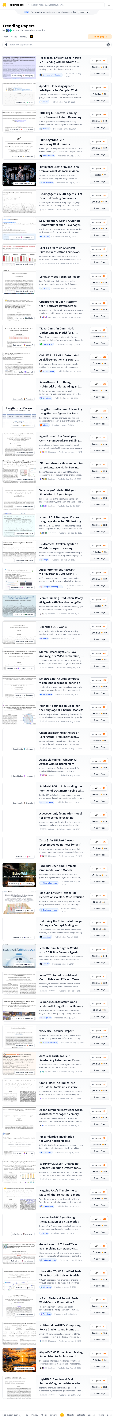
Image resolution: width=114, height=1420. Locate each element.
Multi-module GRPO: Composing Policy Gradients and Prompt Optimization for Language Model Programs (60, 1327)
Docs (109, 1414)
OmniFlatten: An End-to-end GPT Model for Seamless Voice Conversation (58, 1085)
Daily (6, 36)
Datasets (81, 1414)
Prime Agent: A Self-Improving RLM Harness (54, 142)
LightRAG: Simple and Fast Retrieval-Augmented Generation (60, 1381)
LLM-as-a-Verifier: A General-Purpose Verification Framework (59, 250)
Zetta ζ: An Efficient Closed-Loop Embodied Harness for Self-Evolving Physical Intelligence (60, 842)
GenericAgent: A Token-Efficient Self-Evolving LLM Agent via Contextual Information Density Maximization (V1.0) (59, 1246)
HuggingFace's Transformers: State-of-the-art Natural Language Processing (61, 1193)
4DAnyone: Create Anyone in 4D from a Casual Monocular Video (59, 169)
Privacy (34, 1414)
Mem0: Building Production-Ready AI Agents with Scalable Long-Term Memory (61, 600)
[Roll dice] (108, 44)
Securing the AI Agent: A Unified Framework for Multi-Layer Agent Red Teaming (60, 223)
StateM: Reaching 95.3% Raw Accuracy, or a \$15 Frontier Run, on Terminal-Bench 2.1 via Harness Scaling (61, 654)
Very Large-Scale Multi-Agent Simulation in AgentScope (57, 492)
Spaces (91, 1414)
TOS (26, 1414)
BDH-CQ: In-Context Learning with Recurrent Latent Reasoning (60, 115)
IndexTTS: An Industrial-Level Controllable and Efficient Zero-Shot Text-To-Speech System (59, 977)
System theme (13, 1414)
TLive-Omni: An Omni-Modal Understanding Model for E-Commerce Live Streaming (57, 331)
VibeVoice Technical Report (56, 1031)
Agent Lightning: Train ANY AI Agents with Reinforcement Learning (58, 762)
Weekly (14, 36)
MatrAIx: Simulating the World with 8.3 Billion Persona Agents (59, 950)
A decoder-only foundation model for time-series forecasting (60, 815)
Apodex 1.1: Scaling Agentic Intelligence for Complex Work (58, 88)
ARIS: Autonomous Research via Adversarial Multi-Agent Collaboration (57, 572)
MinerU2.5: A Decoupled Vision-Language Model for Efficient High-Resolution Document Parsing (61, 519)
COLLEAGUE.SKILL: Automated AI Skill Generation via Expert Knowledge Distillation (59, 357)
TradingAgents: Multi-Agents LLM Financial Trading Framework (60, 196)
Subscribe (83, 12)
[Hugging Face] (62, 1415)
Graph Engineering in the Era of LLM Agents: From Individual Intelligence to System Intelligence (61, 735)
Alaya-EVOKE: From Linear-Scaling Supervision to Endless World (61, 1354)
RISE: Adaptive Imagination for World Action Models (56, 1138)
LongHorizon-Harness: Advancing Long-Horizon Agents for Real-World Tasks (60, 411)
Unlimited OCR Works (53, 627)
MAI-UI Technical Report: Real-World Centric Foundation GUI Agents (58, 1300)
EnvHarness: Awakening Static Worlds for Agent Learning (58, 546)
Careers (53, 1414)
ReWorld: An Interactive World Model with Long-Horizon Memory (61, 1004)
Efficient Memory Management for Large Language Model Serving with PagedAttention (61, 465)
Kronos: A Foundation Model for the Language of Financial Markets (61, 708)
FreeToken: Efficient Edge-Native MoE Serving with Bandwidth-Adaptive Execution (60, 60)
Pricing (101, 1414)
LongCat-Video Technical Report (59, 276)
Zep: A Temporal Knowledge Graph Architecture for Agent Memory (61, 1112)
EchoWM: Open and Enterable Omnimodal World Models (57, 868)
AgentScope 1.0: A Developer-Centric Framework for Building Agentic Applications (59, 438)
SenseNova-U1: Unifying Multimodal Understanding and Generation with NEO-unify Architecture (59, 384)
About (43, 1414)
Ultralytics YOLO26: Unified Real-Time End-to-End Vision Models (60, 1273)
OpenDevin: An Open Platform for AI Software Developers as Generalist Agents (58, 304)
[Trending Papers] (31, 36)
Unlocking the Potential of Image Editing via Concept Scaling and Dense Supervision (60, 923)
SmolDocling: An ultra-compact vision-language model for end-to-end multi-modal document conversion (61, 681)
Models (70, 1414)
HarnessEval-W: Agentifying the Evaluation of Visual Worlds (59, 1219)
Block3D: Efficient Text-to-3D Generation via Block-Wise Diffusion (61, 895)
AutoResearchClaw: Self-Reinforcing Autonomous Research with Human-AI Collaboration (61, 1058)
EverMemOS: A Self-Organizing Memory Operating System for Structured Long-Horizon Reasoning (59, 1166)
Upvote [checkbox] (100, 60)
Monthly (23, 36)
